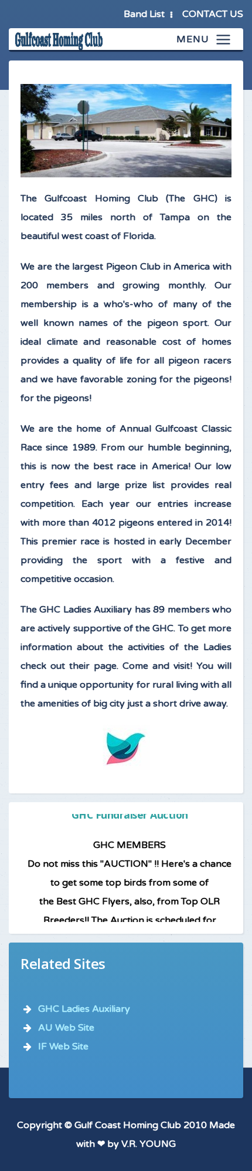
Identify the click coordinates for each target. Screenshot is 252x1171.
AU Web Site (66, 1028)
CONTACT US (212, 14)
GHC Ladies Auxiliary (84, 1009)
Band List (144, 14)
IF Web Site (63, 1046)
